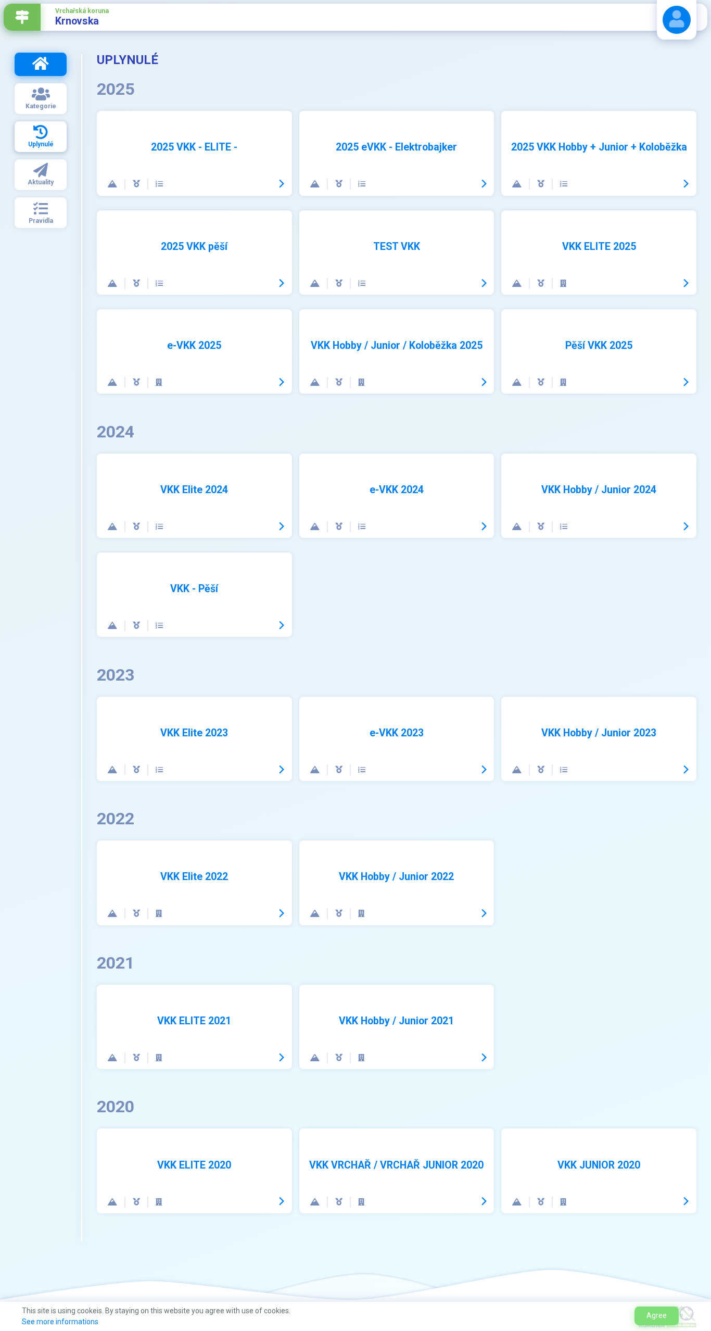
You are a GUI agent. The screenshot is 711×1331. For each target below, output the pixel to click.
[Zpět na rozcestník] (22, 17)
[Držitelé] (136, 184)
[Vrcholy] (112, 184)
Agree (656, 1315)
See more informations (60, 1321)
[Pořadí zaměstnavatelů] (563, 283)
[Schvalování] (159, 184)
